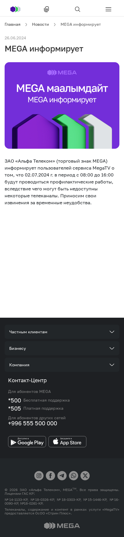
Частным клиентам (28, 331)
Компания (19, 364)
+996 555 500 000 (32, 423)
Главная (12, 24)
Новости (40, 24)
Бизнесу (17, 348)
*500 (14, 400)
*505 (14, 408)
